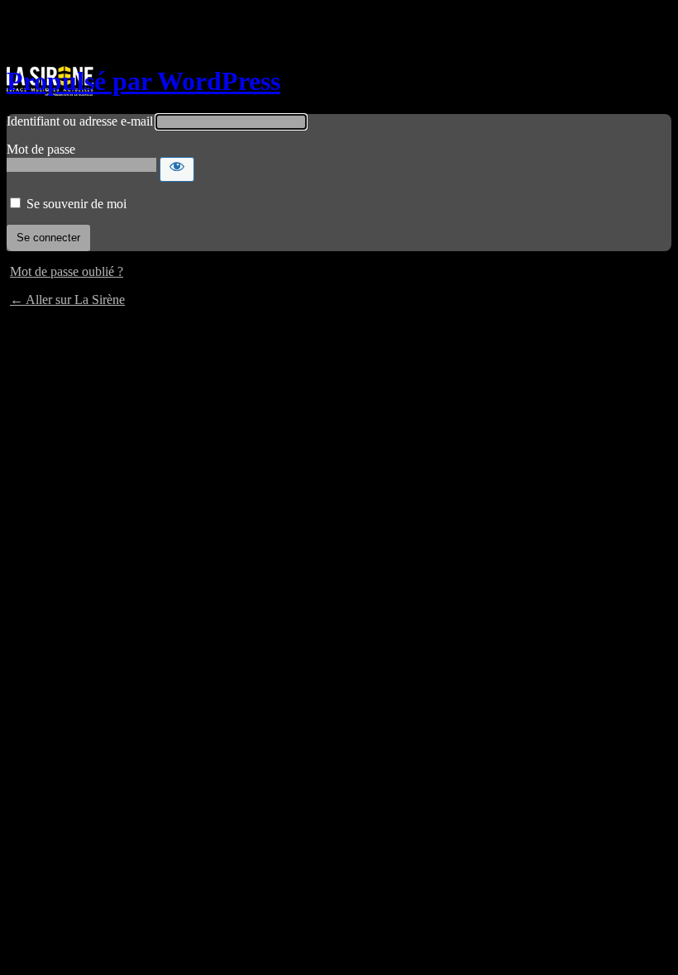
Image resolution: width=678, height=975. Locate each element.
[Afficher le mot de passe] (177, 169)
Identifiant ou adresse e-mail (80, 121)
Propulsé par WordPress (143, 81)
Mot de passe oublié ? (66, 271)
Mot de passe (41, 149)
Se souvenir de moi (76, 204)
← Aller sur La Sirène (67, 299)
